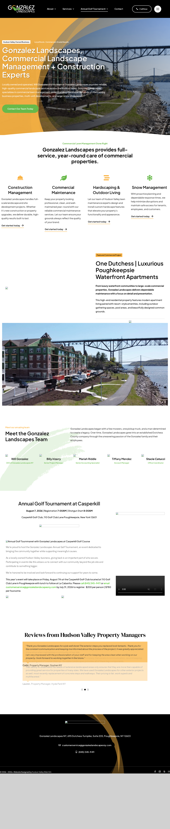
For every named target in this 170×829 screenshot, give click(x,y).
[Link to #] (157, 9)
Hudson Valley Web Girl (41, 772)
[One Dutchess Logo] (130, 321)
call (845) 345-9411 (90, 583)
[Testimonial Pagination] (82, 689)
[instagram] (160, 772)
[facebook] (155, 772)
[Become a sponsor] (140, 513)
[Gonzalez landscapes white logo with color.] (21, 6)
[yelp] (164, 772)
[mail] (169, 772)
